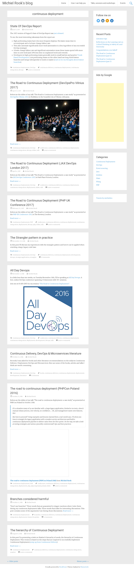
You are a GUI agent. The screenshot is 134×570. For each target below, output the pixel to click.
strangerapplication (22, 257)
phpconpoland (36, 486)
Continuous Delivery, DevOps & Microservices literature (45, 353)
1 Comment (35, 375)
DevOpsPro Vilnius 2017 (19, 97)
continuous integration (18, 150)
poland (43, 486)
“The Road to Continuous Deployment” (54, 284)
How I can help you (78, 3)
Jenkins (99, 175)
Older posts (12, 561)
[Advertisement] (110, 112)
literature (23, 375)
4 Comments (48, 517)
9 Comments (45, 257)
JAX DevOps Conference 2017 (24, 177)
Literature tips (101, 39)
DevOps (32, 67)
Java (97, 172)
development (75, 255)
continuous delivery (47, 67)
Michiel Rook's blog (17, 3)
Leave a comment (34, 70)
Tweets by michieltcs (104, 198)
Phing (98, 182)
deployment (31, 187)
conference (44, 148)
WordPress (63, 567)
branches (37, 515)
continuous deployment (62, 67)
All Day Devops (20, 270)
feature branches (33, 517)
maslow (13, 552)
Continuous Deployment (21, 67)
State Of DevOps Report (25, 26)
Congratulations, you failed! (106, 50)
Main (98, 178)
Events (123, 3)
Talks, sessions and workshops (103, 3)
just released (58, 33)
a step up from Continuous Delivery (43, 542)
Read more (15, 144)
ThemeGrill (84, 567)
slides (34, 150)
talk (38, 150)
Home (63, 3)
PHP (31, 222)
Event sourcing (102, 168)
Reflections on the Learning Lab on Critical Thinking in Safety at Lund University (109, 44)
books (42, 373)
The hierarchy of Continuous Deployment (37, 530)
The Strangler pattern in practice (31, 237)
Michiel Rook (28, 29)
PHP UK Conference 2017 (22, 214)
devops (21, 70)
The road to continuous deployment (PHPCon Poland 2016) (33, 481)
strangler (33, 257)
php (34, 224)
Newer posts (82, 561)
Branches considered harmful (29, 499)
